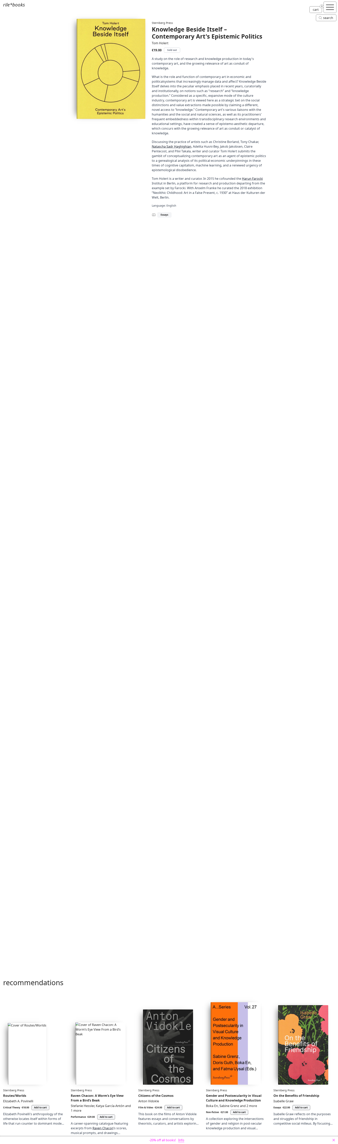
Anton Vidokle (148, 1101)
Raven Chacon (103, 1128)
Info (181, 1140)
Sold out (172, 50)
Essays (164, 214)
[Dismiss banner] (334, 1140)
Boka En (212, 1106)
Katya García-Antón (110, 1106)
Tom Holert (160, 43)
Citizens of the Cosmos (155, 1095)
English (171, 205)
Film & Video (145, 1107)
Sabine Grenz (229, 1106)
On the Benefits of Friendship (296, 1095)
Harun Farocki (252, 178)
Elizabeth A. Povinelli (18, 1101)
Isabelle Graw (283, 1101)
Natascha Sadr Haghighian (171, 146)
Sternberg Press (162, 23)
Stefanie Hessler (82, 1106)
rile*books (14, 4)
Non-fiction (212, 1112)
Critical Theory (11, 1107)
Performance (78, 1117)
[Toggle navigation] (330, 7)
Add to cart (40, 1107)
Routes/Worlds (14, 1095)
